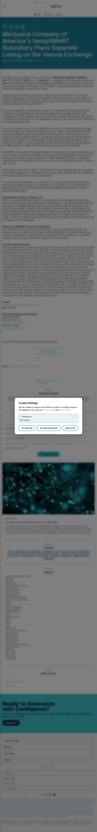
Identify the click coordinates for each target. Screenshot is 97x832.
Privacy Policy (49, 410)
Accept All (27, 428)
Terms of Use (64, 410)
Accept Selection (49, 428)
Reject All (70, 428)
